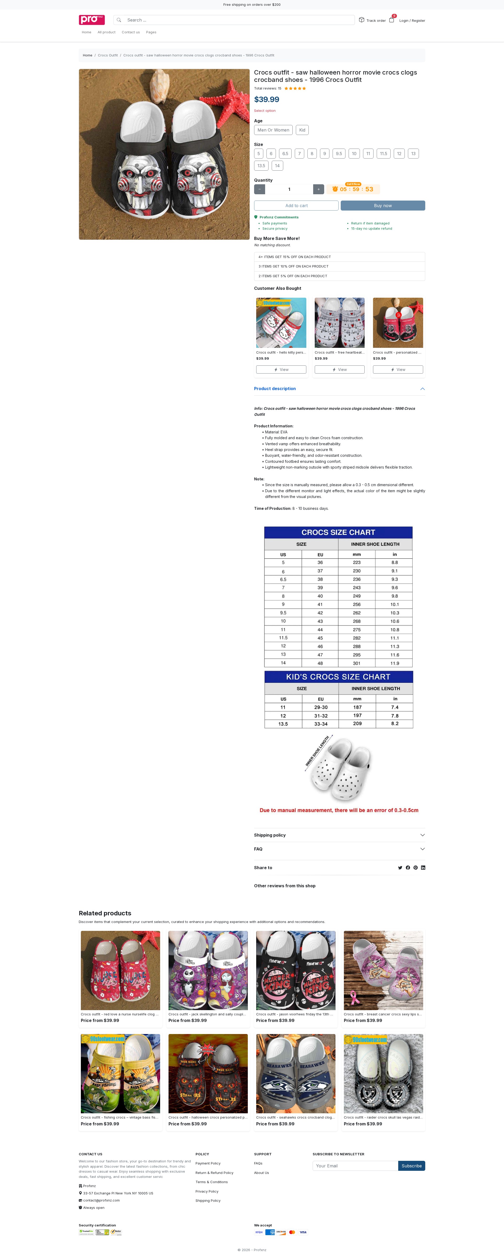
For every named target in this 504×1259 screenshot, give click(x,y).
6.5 (285, 153)
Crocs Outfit (108, 55)
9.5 (339, 153)
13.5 (261, 165)
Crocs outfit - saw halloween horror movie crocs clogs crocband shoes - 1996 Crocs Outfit (198, 55)
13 (413, 153)
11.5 (383, 153)
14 (277, 165)
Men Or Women (273, 130)
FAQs (258, 1163)
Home (87, 55)
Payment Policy (208, 1163)
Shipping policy (270, 835)
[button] (391, 20)
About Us (261, 1173)
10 (354, 153)
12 (399, 153)
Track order (376, 20)
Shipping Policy (208, 1200)
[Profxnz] (92, 20)
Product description (275, 388)
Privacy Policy (207, 1191)
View (284, 369)
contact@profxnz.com (101, 1200)
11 (368, 153)
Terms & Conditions (212, 1182)
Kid (302, 130)
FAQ (258, 849)
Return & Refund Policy (214, 1173)
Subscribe (412, 1165)
